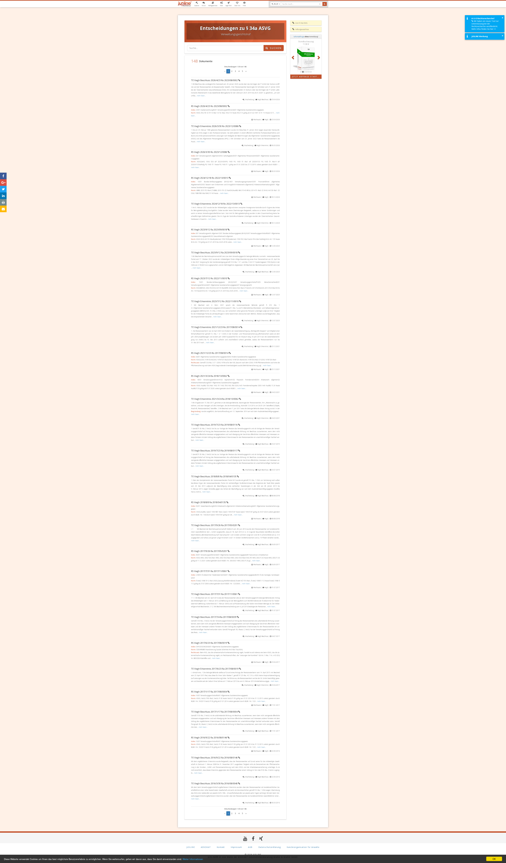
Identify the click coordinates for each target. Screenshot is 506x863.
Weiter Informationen (193, 859)
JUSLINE (190, 847)
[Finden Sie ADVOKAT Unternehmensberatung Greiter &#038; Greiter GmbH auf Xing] (261, 838)
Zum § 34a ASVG (301, 23)
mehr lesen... (201, 96)
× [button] (502, 17)
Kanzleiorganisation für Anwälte (303, 847)
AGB (250, 847)
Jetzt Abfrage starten (306, 76)
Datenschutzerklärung (269, 847)
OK (494, 858)
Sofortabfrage (299, 36)
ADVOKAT (206, 847)
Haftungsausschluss (302, 29)
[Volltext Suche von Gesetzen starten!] (324, 4)
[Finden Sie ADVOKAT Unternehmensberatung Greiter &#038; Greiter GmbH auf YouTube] (245, 838)
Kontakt (221, 847)
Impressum (236, 847)
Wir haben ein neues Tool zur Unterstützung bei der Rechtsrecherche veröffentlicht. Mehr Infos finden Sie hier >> (485, 25)
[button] (196, 4)
